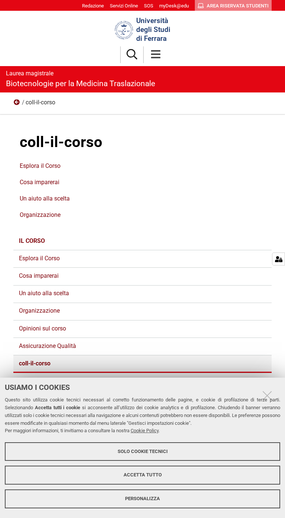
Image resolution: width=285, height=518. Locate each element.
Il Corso (17, 104)
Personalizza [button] (142, 498)
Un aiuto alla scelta (45, 198)
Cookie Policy (144, 430)
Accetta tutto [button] (143, 475)
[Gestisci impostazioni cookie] (278, 259)
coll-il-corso (34, 363)
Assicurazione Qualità (47, 345)
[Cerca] (132, 54)
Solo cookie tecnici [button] (143, 451)
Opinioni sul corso (42, 328)
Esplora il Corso (40, 165)
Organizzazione (40, 214)
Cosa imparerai (39, 182)
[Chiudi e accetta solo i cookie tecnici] (267, 395)
